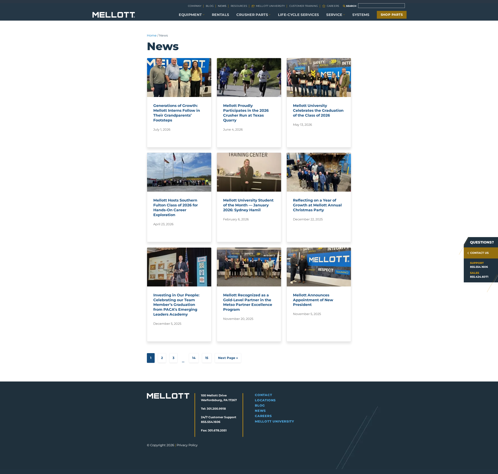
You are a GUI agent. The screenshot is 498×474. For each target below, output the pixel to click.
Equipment (190, 15)
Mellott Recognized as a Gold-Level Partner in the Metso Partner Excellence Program (247, 302)
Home (152, 35)
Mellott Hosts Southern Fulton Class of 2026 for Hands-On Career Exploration (175, 207)
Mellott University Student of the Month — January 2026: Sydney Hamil (248, 205)
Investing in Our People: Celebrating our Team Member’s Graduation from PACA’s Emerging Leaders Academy (176, 305)
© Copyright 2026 (160, 445)
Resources (239, 5)
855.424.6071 (479, 276)
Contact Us (479, 253)
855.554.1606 (479, 267)
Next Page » (228, 358)
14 (194, 358)
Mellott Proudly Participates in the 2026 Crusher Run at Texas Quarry (246, 112)
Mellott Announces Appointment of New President (313, 300)
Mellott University (270, 5)
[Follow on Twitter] (163, 420)
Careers (333, 5)
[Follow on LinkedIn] (170, 420)
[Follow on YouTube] (177, 420)
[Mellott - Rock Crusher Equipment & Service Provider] (113, 14)
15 (206, 358)
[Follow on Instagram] (157, 420)
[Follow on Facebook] (150, 420)
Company (195, 5)
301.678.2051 (217, 430)
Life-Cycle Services (298, 15)
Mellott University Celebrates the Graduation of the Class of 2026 (318, 110)
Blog (210, 5)
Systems (360, 15)
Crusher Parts (252, 15)
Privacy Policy (187, 445)
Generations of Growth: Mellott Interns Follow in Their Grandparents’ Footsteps (176, 112)
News (222, 5)
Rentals (220, 15)
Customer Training (303, 5)
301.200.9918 (216, 408)
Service (334, 15)
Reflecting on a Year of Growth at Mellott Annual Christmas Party (317, 205)
